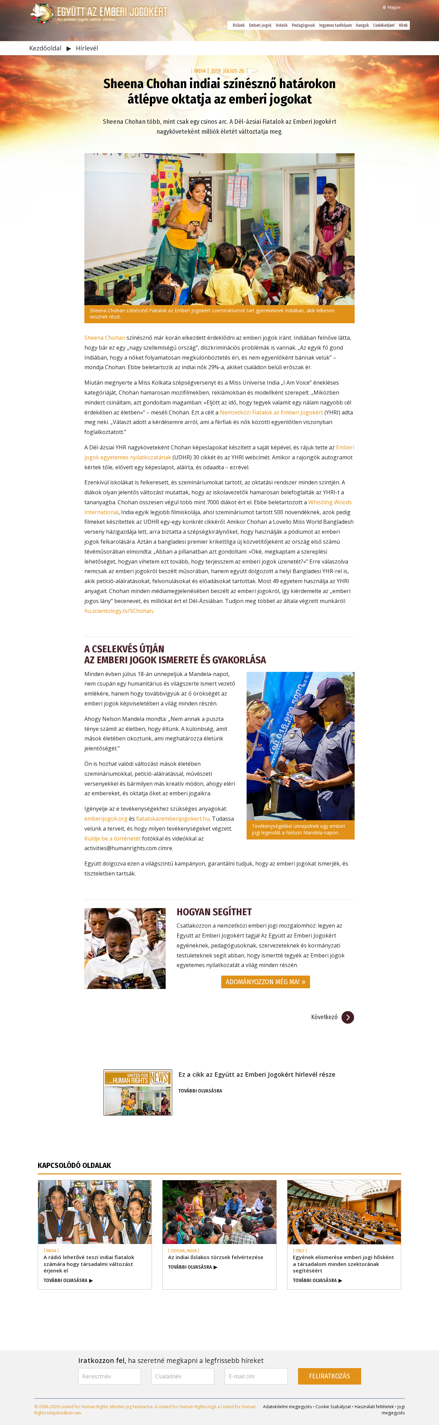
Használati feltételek (374, 1407)
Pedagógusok (303, 25)
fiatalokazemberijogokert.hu (173, 818)
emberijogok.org (106, 818)
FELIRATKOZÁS (329, 1376)
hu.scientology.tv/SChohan (118, 611)
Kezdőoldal (46, 48)
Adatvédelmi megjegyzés (287, 1407)
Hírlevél (87, 48)
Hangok (362, 25)
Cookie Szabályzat (333, 1407)
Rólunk (239, 25)
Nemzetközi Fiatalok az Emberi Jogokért (271, 412)
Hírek (403, 25)
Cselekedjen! (384, 25)
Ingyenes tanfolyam (335, 25)
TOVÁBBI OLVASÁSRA (200, 1091)
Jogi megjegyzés (393, 1410)
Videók (282, 25)
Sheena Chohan (104, 337)
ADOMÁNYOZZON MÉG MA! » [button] (266, 982)
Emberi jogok (260, 25)
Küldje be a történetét (112, 838)
